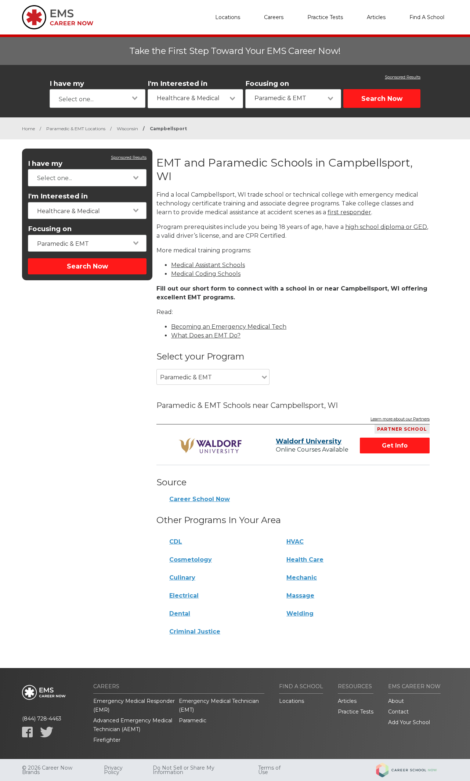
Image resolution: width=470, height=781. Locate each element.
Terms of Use (269, 770)
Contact (398, 711)
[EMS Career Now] (58, 17)
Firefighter (106, 740)
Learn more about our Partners (400, 419)
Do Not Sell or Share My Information (183, 770)
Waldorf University (308, 441)
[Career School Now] (412, 770)
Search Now (381, 98)
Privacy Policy (113, 770)
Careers (273, 17)
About (396, 701)
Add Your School (409, 722)
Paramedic (192, 720)
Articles (376, 17)
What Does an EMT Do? (206, 335)
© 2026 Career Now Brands (47, 770)
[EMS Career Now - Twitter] (46, 732)
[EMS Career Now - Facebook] (27, 732)
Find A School (426, 17)
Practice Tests (325, 17)
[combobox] (97, 98)
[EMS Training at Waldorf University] (211, 445)
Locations (227, 17)
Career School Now (199, 499)
